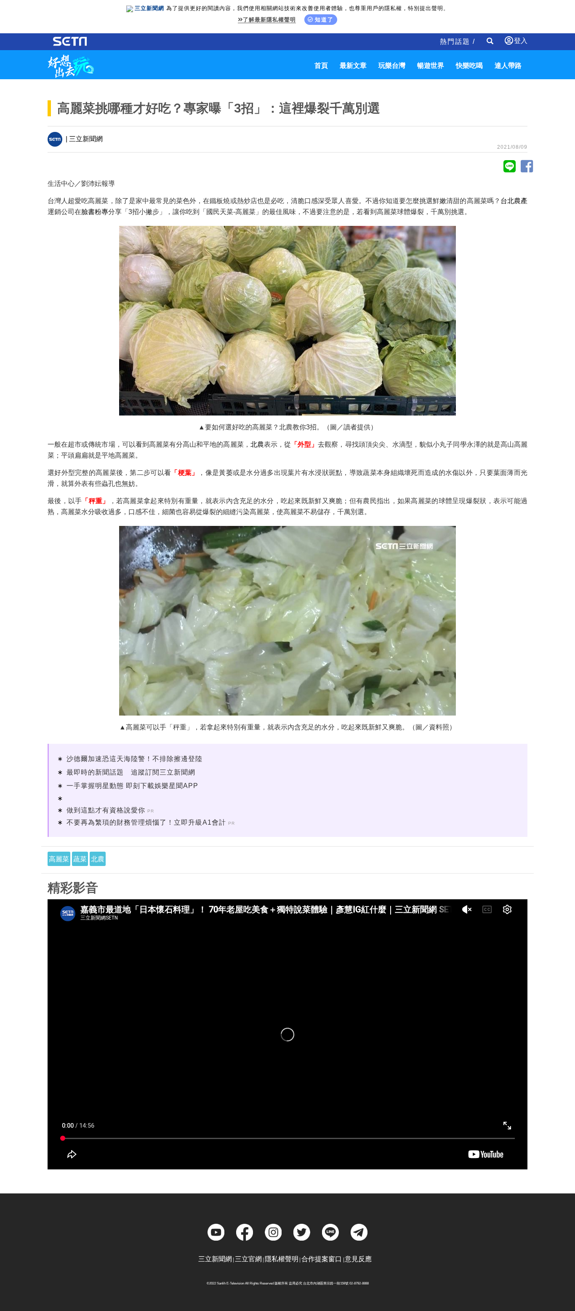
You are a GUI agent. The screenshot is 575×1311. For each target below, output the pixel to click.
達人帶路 (508, 65)
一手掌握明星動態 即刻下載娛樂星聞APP (132, 785)
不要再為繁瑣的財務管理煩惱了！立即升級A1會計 (146, 822)
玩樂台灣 (391, 65)
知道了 (324, 19)
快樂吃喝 (469, 65)
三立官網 (248, 1259)
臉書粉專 (94, 211)
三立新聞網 (215, 1259)
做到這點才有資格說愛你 (106, 810)
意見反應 (358, 1259)
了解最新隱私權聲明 (269, 19)
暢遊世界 (430, 65)
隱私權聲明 (281, 1259)
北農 (257, 444)
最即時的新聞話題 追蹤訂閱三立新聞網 (131, 772)
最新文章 (353, 65)
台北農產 (513, 200)
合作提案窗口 (321, 1259)
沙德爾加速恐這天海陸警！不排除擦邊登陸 (134, 758)
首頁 (321, 65)
